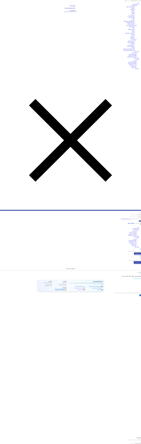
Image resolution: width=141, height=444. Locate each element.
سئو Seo (132, 47)
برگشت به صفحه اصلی (137, 278)
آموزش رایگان (136, 51)
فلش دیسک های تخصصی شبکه (129, 50)
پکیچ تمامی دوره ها (131, 42)
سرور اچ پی (132, 14)
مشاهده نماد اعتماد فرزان (59, 289)
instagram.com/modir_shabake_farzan (95, 286)
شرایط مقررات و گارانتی (132, 63)
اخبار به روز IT (134, 52)
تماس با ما (137, 68)
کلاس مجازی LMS (131, 23)
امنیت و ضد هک (131, 26)
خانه (138, 2)
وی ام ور (132, 31)
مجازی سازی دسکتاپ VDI (129, 33)
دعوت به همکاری (134, 244)
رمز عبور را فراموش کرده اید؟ (126, 218)
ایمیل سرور (132, 19)
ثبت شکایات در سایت (63, 285)
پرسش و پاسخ (134, 67)
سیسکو (133, 8)
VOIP (133, 18)
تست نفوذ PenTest (131, 29)
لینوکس (133, 10)
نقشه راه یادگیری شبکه (130, 6)
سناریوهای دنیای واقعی (130, 22)
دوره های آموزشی (135, 4)
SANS (133, 27)
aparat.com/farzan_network (79, 288)
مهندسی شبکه (134, 5)
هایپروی (133, 35)
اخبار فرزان (135, 60)
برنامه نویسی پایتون (131, 44)
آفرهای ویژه (132, 43)
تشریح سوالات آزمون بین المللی (128, 48)
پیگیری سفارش (64, 282)
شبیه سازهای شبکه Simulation (129, 21)
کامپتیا (133, 13)
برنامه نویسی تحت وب (130, 46)
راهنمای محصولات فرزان (133, 240)
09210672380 (99, 289)
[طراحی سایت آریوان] (140, 295)
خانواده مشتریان (49, 284)
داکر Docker (132, 38)
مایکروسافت (132, 9)
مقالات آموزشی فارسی (132, 55)
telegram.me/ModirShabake (96, 288)
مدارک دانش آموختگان (48, 285)
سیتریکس (132, 34)
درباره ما (137, 59)
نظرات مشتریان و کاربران (47, 282)
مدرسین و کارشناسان (133, 64)
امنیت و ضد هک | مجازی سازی (131, 25)
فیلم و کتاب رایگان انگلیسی (132, 56)
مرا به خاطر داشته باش (135, 218)
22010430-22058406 (80, 289)
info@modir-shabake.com (79, 286)
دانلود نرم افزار (136, 58)
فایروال (133, 30)
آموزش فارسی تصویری (132, 54)
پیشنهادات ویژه (134, 39)
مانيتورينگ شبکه (131, 17)
